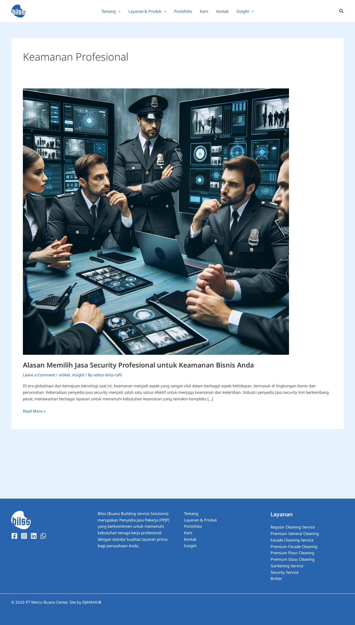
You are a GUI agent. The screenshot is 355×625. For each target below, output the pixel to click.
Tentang (191, 513)
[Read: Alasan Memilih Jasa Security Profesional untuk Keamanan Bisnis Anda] (156, 221)
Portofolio (193, 526)
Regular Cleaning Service (293, 527)
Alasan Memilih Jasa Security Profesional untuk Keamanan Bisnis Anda (138, 365)
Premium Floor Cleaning (292, 552)
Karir (188, 532)
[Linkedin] (33, 536)
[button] (118, 11)
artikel (64, 374)
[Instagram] (24, 536)
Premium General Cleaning (295, 533)
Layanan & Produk (200, 520)
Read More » (34, 411)
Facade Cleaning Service (292, 540)
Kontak (190, 539)
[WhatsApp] (43, 536)
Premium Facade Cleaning (294, 546)
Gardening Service (287, 565)
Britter (276, 578)
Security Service (285, 572)
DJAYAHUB (91, 602)
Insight (190, 545)
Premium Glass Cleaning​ (292, 559)
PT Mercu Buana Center (46, 602)
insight (78, 374)
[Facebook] (14, 536)
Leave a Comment (39, 374)
